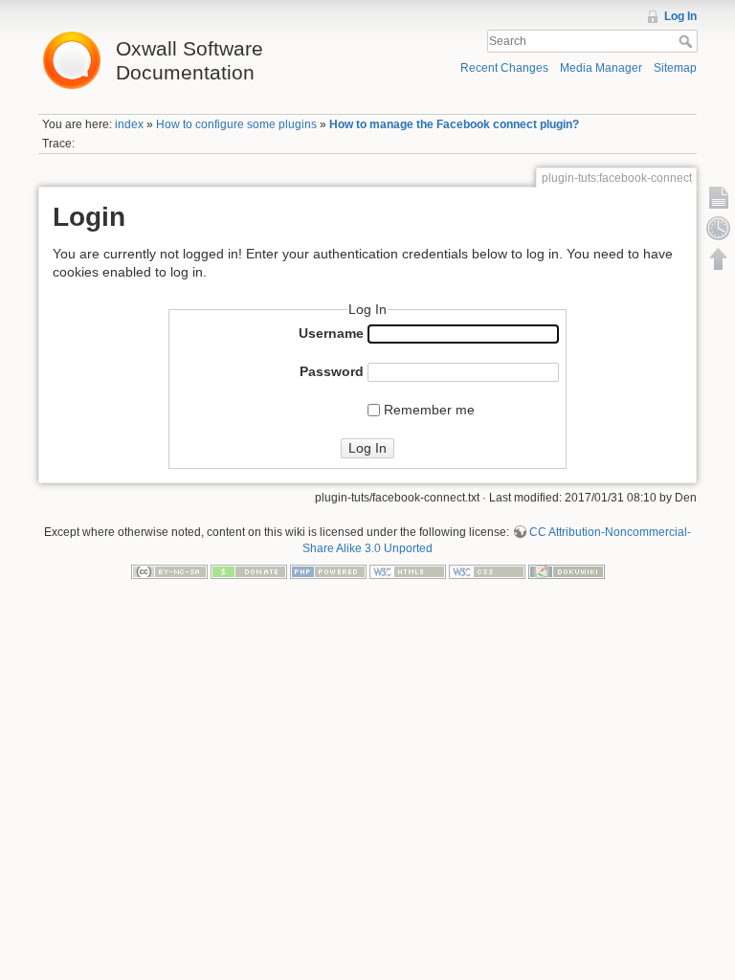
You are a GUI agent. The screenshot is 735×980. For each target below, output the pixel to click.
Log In (680, 16)
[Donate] (249, 571)
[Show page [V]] (718, 197)
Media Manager (601, 68)
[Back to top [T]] (718, 258)
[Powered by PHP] (328, 571)
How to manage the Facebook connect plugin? (454, 124)
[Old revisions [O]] (718, 227)
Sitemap (675, 68)
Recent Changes (504, 68)
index (129, 124)
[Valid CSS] (487, 571)
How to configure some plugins (236, 124)
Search (688, 41)
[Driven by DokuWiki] (566, 571)
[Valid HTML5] (407, 571)
